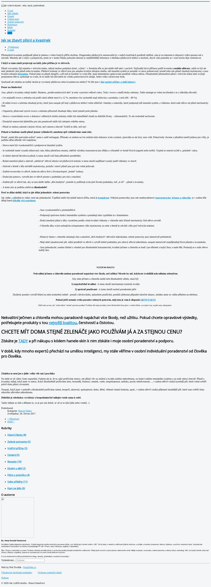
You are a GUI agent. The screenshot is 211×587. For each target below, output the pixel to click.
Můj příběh (12, 13)
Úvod (10, 10)
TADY (23, 340)
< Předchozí (13, 419)
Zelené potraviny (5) (19, 441)
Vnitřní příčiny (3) (17, 448)
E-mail (10, 49)
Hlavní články (25, 411)
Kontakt (11, 30)
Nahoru (5, 577)
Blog (9, 33)
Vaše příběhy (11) (17, 481)
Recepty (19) (14, 461)
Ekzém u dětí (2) (16, 468)
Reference (12, 24)
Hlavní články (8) (16, 435)
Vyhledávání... (8, 560)
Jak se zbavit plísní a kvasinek (26, 40)
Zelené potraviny (15, 22)
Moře (10, 27)
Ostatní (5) (13, 455)
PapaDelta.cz (29, 567)
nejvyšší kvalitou (63, 322)
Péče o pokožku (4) (18, 475)
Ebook (10, 16)
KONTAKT (148, 300)
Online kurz (13, 19)
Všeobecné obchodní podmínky (16, 572)
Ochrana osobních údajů (50, 572)
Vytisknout (13, 47)
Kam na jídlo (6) (16, 488)
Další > (11, 421)
